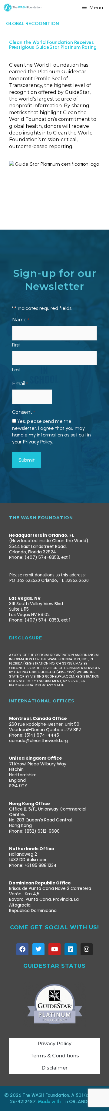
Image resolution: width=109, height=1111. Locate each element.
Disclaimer (54, 1068)
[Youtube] (54, 949)
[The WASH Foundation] (22, 7)
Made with (50, 1101)
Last (16, 370)
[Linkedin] (70, 949)
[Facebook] (22, 949)
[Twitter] (38, 949)
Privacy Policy (54, 1043)
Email (20, 383)
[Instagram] (87, 949)
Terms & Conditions (54, 1056)
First (16, 345)
